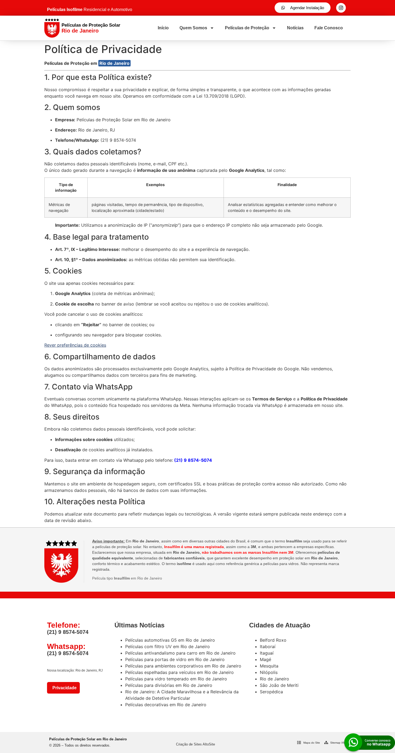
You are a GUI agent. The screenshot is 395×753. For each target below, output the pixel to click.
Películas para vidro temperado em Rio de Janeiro (176, 678)
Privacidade (63, 687)
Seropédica (271, 691)
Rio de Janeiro (114, 63)
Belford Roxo (273, 640)
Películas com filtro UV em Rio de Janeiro (167, 646)
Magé (265, 659)
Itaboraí (267, 646)
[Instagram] (341, 8)
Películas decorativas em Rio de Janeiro (165, 704)
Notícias (295, 28)
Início (163, 28)
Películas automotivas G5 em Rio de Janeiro (170, 640)
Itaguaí (267, 653)
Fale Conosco (328, 28)
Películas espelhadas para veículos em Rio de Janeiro (179, 672)
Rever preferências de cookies (75, 345)
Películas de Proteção (247, 28)
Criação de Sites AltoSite (195, 744)
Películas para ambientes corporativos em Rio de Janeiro (183, 666)
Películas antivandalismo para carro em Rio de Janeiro (180, 653)
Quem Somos (193, 28)
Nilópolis (269, 672)
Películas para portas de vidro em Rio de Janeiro (175, 659)
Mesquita (269, 666)
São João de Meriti (279, 685)
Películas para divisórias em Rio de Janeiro (168, 685)
